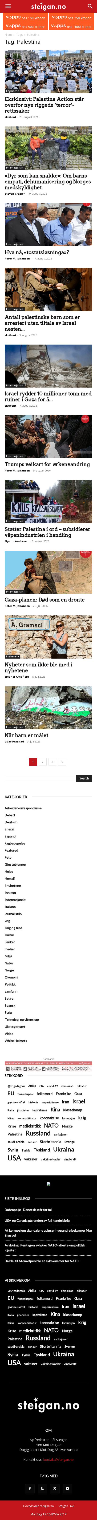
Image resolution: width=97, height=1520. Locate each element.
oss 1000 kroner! (79, 26)
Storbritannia (50, 1141)
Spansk (10, 1005)
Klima (11, 1118)
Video (9, 1034)
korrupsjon (68, 1118)
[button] (8, 6)
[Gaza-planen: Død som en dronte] (48, 572)
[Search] (90, 6)
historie (33, 1102)
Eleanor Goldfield (17, 676)
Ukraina (63, 1149)
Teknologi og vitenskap (22, 1019)
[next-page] (62, 762)
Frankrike (63, 1094)
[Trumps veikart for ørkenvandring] (48, 436)
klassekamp (72, 1110)
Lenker (10, 942)
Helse (9, 871)
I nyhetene (12, 91)
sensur (32, 1141)
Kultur (9, 935)
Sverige (70, 1142)
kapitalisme (39, 1110)
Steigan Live (66, 1506)
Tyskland (42, 1149)
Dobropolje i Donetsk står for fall (28, 1210)
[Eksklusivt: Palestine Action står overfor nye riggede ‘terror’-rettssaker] (48, 71)
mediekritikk (30, 1126)
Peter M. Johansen (17, 258)
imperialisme (50, 1102)
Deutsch (11, 822)
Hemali (10, 878)
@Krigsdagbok (16, 1086)
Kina (55, 1109)
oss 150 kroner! (33, 18)
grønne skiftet (16, 1102)
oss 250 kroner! (79, 18)
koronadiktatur (27, 1118)
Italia (11, 1110)
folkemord (45, 1094)
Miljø (8, 956)
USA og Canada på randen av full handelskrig (37, 1220)
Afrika (32, 1086)
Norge (9, 970)
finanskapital (25, 1094)
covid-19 (52, 1086)
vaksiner (30, 1159)
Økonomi (11, 977)
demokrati (67, 1086)
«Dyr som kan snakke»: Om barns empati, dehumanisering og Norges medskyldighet (48, 181)
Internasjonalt (14, 167)
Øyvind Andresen (16, 541)
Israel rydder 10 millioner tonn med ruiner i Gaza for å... (48, 396)
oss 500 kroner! (33, 26)
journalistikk (13, 914)
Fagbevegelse (15, 843)
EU (11, 1093)
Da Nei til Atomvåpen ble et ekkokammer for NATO (42, 1261)
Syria (8, 1012)
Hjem (8, 35)
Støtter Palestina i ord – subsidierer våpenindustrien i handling (47, 532)
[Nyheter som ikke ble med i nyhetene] (48, 637)
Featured (11, 850)
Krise (12, 1126)
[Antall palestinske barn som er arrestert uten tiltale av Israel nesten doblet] (48, 289)
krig (7, 921)
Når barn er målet (26, 735)
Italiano (10, 907)
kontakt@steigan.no (58, 1459)
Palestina (15, 1134)
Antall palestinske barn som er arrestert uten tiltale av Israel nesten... (42, 323)
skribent (10, 117)
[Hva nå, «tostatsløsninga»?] (48, 224)
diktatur (82, 1086)
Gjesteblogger (15, 864)
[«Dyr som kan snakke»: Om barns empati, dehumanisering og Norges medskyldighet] (48, 148)
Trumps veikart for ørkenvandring (47, 464)
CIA (41, 1086)
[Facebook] (30, 1488)
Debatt (10, 815)
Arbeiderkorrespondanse (23, 808)
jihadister (23, 1110)
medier (10, 949)
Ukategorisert (15, 1027)
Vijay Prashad (14, 741)
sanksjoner (61, 1134)
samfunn (11, 991)
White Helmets (16, 1041)
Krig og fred (13, 928)
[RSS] (42, 1488)
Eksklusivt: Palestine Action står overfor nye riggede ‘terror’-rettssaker (44, 105)
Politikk (10, 984)
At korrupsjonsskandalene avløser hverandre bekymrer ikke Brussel (48, 1232)
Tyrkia (25, 1150)
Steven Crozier (15, 193)
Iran (65, 1101)
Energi (9, 829)
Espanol (10, 836)
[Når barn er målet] (48, 707)
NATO (51, 1125)
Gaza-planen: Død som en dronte (45, 600)
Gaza (78, 1094)
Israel (79, 1101)
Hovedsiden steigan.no (38, 1506)
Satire (9, 998)
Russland (38, 1133)
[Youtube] (67, 1488)
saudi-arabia (16, 1142)
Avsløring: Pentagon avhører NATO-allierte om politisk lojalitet (45, 1247)
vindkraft (70, 1159)
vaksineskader (51, 1159)
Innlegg (10, 893)
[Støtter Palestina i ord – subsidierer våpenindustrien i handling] (48, 501)
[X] (55, 1488)
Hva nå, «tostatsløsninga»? (37, 252)
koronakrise (49, 1117)
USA (14, 1157)
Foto (8, 857)
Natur (9, 963)
